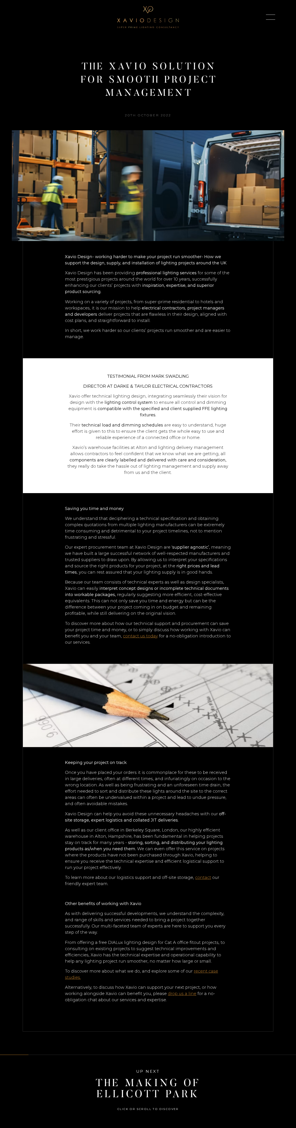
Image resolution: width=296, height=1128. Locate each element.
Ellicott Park (203, 243)
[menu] (271, 17)
